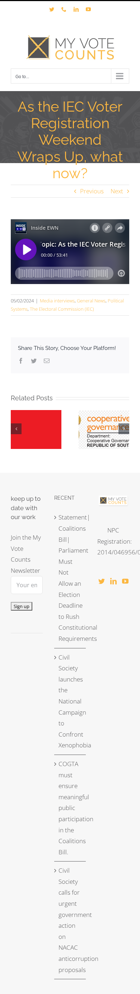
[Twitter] (101, 581)
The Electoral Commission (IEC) (62, 309)
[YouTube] (125, 581)
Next (117, 191)
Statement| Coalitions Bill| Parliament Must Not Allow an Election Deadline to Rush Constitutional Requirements (71, 578)
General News (91, 300)
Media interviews (57, 300)
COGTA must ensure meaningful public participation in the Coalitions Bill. (71, 808)
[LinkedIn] (113, 581)
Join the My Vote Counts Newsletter (26, 554)
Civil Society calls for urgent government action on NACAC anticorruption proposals (71, 919)
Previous (92, 191)
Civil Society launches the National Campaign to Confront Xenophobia (71, 701)
